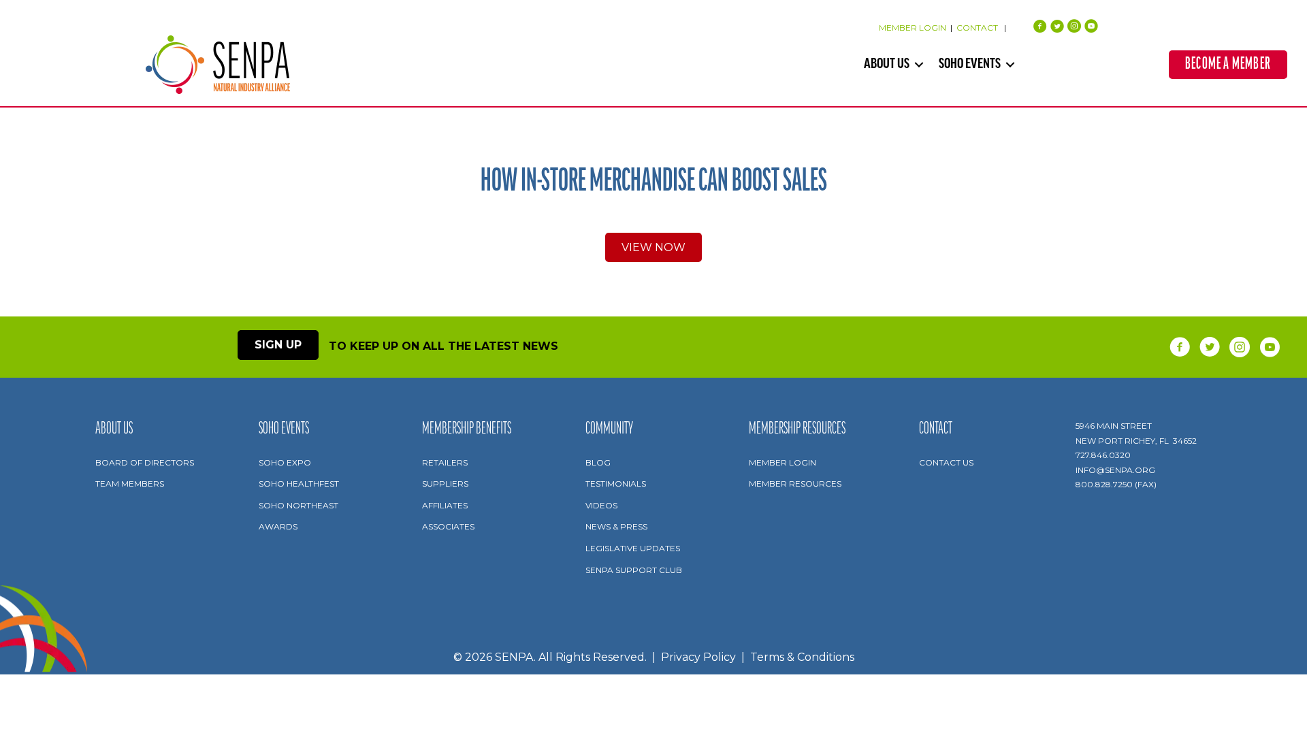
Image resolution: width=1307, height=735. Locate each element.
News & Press (616, 526)
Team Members (129, 483)
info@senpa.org (1115, 470)
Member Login (782, 462)
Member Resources (795, 483)
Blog (598, 462)
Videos (601, 505)
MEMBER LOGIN (912, 27)
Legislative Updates (632, 548)
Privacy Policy (698, 657)
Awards (278, 526)
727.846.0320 (1103, 455)
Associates (448, 526)
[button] (919, 64)
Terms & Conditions (802, 657)
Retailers (445, 462)
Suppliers (445, 483)
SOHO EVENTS (970, 64)
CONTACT (978, 27)
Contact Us (946, 462)
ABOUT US (886, 64)
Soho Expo (285, 462)
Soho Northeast (298, 505)
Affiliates (445, 505)
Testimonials (615, 483)
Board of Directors (144, 462)
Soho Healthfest (299, 483)
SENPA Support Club (633, 570)
